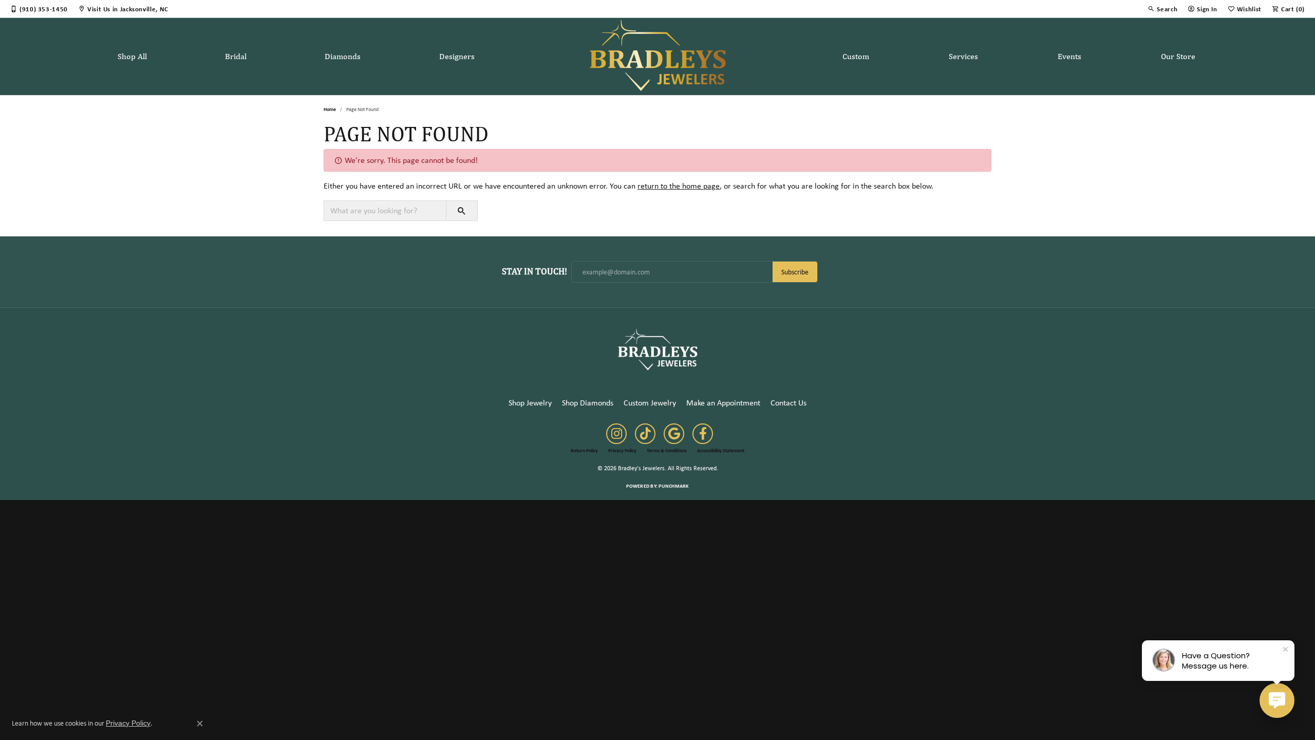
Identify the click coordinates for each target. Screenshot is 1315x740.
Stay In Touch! (534, 271)
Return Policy (584, 450)
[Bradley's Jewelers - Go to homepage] (657, 349)
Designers (457, 56)
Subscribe (795, 271)
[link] (39, 8)
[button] (1162, 8)
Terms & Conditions (667, 450)
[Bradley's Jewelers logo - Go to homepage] (657, 56)
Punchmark (673, 486)
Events (1069, 56)
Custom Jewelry (650, 402)
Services (963, 56)
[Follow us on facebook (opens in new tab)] (702, 433)
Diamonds (343, 56)
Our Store (1178, 56)
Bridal (236, 56)
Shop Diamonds (587, 402)
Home (330, 109)
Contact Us (788, 402)
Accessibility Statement (720, 450)
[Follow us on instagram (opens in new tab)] (616, 433)
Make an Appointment (723, 402)
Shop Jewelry (530, 402)
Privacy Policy (622, 450)
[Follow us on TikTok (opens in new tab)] (645, 433)
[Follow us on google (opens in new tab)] (674, 433)
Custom (855, 56)
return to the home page (678, 185)
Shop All (132, 56)
